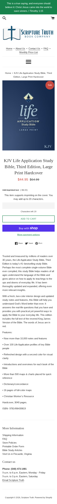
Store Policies (9, 442)
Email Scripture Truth (13, 480)
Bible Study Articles (12, 450)
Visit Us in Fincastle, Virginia (17, 454)
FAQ (46, 48)
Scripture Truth (27, 497)
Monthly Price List (28, 52)
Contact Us (34, 48)
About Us (20, 48)
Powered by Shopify (43, 497)
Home (9, 48)
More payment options (28, 234)
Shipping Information (12, 435)
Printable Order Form (13, 446)
